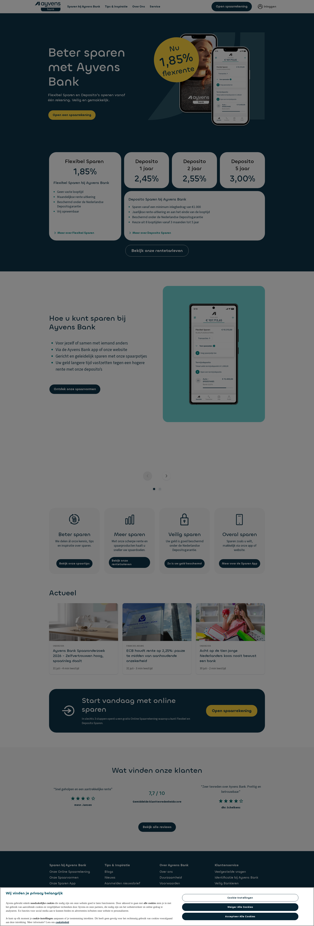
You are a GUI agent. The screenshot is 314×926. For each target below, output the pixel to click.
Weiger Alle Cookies (240, 907)
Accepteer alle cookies (240, 916)
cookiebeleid (62, 922)
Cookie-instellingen (240, 897)
